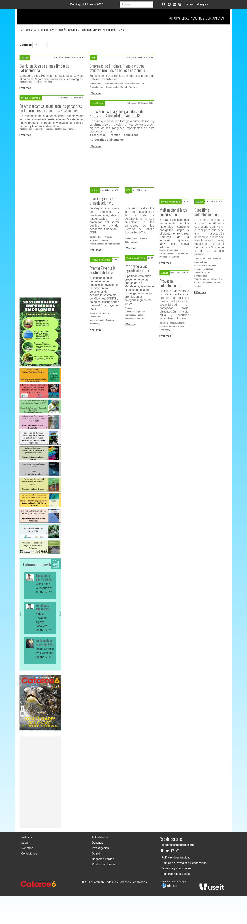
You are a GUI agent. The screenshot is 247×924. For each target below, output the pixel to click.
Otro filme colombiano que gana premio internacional (205, 212)
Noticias (174, 18)
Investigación (58, 30)
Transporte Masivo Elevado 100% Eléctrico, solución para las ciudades (44, 577)
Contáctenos (215, 18)
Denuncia (43, 30)
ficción (197, 283)
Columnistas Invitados (40, 564)
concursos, (131, 135)
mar (209, 259)
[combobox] (136, 4)
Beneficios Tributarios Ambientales (43, 607)
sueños (197, 286)
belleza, (134, 242)
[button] (20, 638)
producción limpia (167, 253)
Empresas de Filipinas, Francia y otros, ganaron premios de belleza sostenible (117, 68)
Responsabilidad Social (116, 87)
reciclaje (38, 82)
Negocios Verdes (91, 30)
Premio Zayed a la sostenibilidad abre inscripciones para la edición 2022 (103, 270)
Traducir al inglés (196, 4)
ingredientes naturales (134, 318)
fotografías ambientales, (107, 139)
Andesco (94, 240)
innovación (183, 253)
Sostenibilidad (26, 82)
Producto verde (96, 87)
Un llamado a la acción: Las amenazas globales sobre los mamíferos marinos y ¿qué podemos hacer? (44, 642)
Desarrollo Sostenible (99, 313)
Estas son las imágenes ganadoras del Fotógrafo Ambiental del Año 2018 (117, 113)
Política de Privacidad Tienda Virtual (184, 863)
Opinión (72, 30)
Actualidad (27, 30)
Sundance (198, 272)
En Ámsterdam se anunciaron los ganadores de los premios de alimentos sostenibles (51, 108)
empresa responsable (134, 84)
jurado (208, 272)
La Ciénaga (208, 269)
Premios (48, 82)
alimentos (39, 129)
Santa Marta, (199, 259)
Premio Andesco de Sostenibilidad (105, 244)
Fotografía (97, 135)
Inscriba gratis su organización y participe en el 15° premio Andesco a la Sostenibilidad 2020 (104, 200)
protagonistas (200, 276)
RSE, (127, 242)
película (197, 269)
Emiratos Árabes (176, 326)
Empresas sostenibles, (56, 129)
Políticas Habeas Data (175, 874)
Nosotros (197, 18)
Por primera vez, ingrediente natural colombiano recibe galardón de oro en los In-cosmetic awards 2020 (138, 268)
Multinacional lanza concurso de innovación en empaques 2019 (173, 212)
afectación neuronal (211, 283)
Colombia (163, 323)
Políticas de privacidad (175, 857)
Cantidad (26, 45)
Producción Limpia (113, 30)
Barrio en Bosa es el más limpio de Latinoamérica (44, 68)
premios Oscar (201, 262)
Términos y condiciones (176, 868)
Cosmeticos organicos (135, 312)
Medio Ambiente (97, 320)
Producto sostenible (114, 84)
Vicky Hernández (201, 279)
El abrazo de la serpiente (205, 266)
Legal (185, 18)
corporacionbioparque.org (177, 845)
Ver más (26, 88)
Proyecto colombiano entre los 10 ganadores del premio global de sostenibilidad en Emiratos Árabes (174, 283)
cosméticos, (130, 315)
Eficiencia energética (168, 250)
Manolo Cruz (217, 279)
